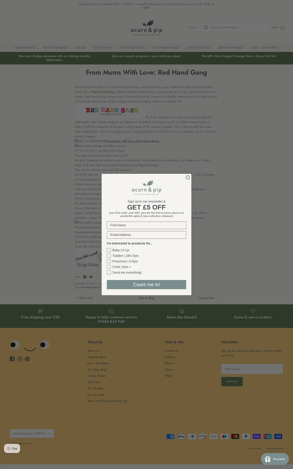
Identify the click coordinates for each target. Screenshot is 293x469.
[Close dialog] (188, 177)
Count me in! (146, 284)
